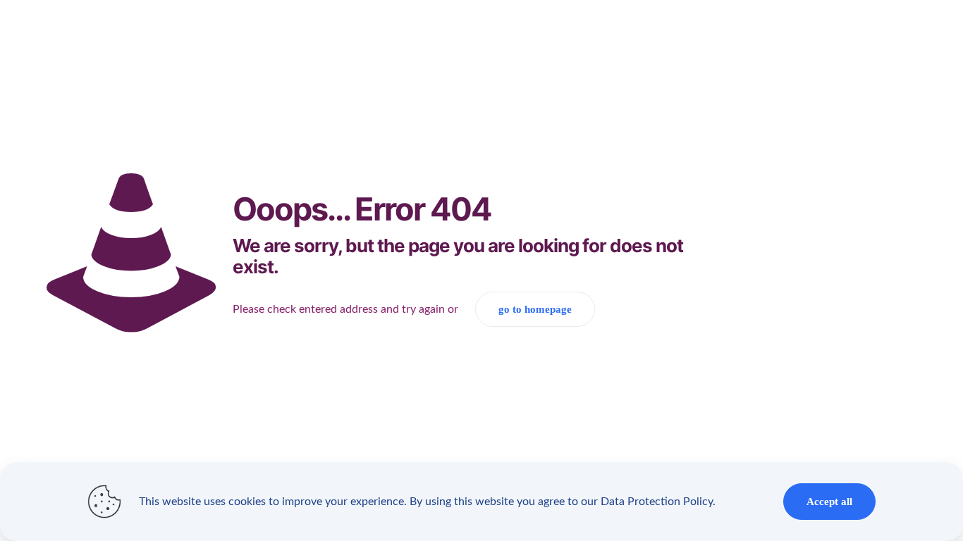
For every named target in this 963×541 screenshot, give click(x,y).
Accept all (829, 501)
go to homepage (535, 309)
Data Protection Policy (657, 501)
